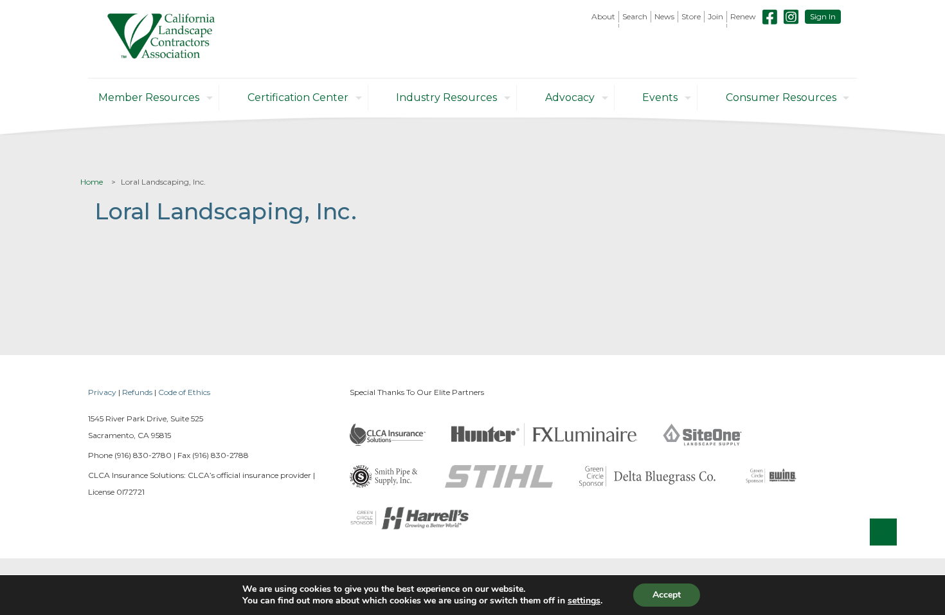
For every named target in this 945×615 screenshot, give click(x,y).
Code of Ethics (184, 392)
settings (584, 601)
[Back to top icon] (883, 532)
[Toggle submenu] (603, 26)
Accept (666, 595)
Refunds (137, 392)
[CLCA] (161, 39)
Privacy (102, 392)
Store (691, 16)
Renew (743, 16)
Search (634, 16)
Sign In (823, 16)
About (603, 16)
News (664, 16)
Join (715, 16)
